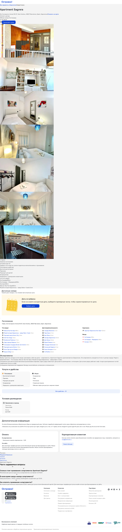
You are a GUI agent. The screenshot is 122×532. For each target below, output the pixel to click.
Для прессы (47, 498)
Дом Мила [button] (47, 335)
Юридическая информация (65, 501)
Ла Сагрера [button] (87, 337)
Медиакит (3, 455)
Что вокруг (5, 328)
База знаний (61, 491)
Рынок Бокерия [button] (48, 349)
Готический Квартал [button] (49, 347)
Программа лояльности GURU (66, 508)
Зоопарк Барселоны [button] (49, 337)
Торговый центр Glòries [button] (10, 347)
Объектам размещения (95, 491)
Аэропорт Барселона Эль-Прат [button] (92, 330)
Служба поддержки (63, 493)
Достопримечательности (50, 328)
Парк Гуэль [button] (47, 333)
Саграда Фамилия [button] (49, 330)
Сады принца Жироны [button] (10, 342)
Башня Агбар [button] (7, 352)
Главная (2, 456)
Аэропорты (85, 328)
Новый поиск (20, 5)
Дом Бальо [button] (47, 340)
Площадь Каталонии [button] (49, 344)
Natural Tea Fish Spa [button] (9, 330)
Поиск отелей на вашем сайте (97, 498)
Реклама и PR (92, 503)
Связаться (9, 455)
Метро (84, 334)
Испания (2, 458)
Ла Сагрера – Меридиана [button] (91, 339)
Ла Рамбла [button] (47, 352)
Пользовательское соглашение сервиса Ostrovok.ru (72, 506)
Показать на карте (53, 14)
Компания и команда (49, 491)
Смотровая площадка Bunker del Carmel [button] (15, 344)
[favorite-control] (1, 22)
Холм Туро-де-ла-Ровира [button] (11, 349)
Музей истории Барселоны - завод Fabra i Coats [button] (17, 333)
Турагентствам (93, 493)
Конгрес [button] (86, 342)
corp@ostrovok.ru (67, 439)
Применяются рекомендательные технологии (46, 529)
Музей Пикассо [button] (48, 342)
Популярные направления (65, 498)
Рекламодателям (93, 501)
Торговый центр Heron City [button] (11, 335)
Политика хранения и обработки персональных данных (17, 529)
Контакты (46, 493)
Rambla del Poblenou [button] (9, 340)
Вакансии (46, 496)
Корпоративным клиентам (96, 496)
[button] (61, 40)
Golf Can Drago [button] (8, 337)
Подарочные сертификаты (65, 511)
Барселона (3, 460)
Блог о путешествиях (63, 496)
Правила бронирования (64, 503)
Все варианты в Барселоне (8, 5)
